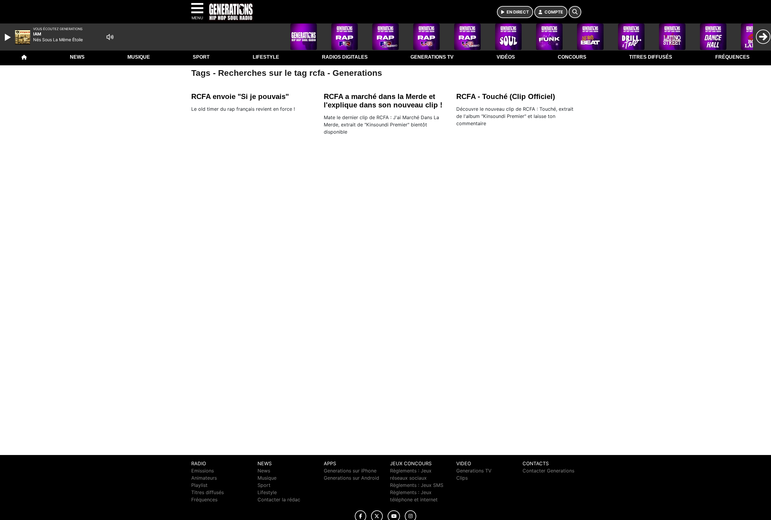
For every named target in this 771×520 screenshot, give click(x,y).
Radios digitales (345, 57)
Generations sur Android (351, 478)
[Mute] (109, 37)
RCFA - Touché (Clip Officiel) (505, 96)
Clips (462, 478)
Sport (201, 57)
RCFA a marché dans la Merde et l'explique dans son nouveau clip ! (383, 100)
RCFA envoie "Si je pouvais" (240, 96)
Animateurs (204, 478)
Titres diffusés (650, 57)
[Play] (8, 37)
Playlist (199, 485)
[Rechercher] (575, 12)
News (77, 57)
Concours (572, 57)
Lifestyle (266, 57)
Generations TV (432, 57)
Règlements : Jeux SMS (416, 485)
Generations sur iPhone (350, 471)
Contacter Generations (548, 471)
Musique (138, 57)
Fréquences (732, 57)
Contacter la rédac (279, 500)
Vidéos (506, 57)
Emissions (202, 471)
